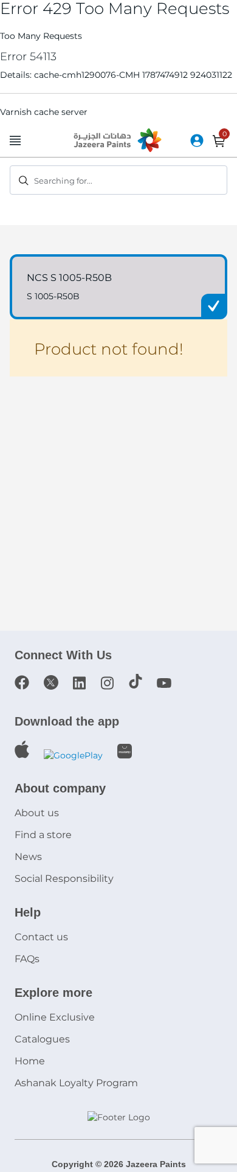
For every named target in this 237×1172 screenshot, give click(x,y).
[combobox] (118, 180)
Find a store (43, 835)
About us (37, 813)
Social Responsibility (64, 878)
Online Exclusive (55, 1017)
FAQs (27, 959)
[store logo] (118, 141)
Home (30, 1061)
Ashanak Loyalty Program (76, 1083)
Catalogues (42, 1039)
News (28, 856)
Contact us (41, 937)
